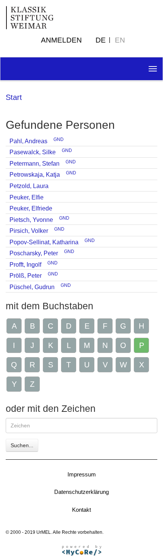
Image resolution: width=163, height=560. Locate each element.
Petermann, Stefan (34, 163)
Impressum (81, 474)
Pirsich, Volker (28, 231)
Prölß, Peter (25, 275)
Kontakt (81, 509)
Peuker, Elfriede (30, 208)
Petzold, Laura (29, 186)
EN (120, 40)
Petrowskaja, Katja (34, 174)
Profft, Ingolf (25, 264)
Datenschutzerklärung (81, 492)
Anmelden (61, 40)
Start (14, 97)
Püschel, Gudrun (32, 287)
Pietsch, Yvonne (31, 220)
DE (101, 40)
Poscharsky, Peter (33, 253)
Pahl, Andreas (28, 141)
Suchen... (22, 445)
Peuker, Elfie (26, 197)
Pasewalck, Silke (32, 152)
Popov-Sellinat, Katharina (43, 242)
